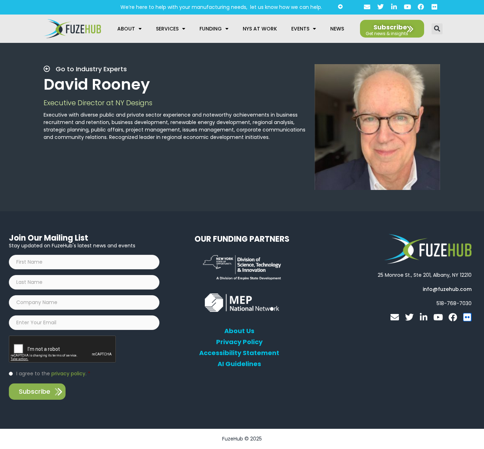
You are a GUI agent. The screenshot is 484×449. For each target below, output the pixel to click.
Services (167, 28)
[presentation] (63, 349)
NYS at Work (260, 28)
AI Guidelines (239, 363)
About (126, 28)
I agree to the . (53, 373)
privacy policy (68, 373)
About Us (239, 331)
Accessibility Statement (239, 353)
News (337, 28)
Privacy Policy (239, 342)
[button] (437, 28)
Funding (210, 28)
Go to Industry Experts (90, 68)
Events (300, 28)
